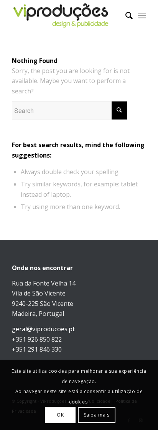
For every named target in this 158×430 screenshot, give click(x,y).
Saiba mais (97, 415)
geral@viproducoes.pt (43, 329)
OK (60, 415)
